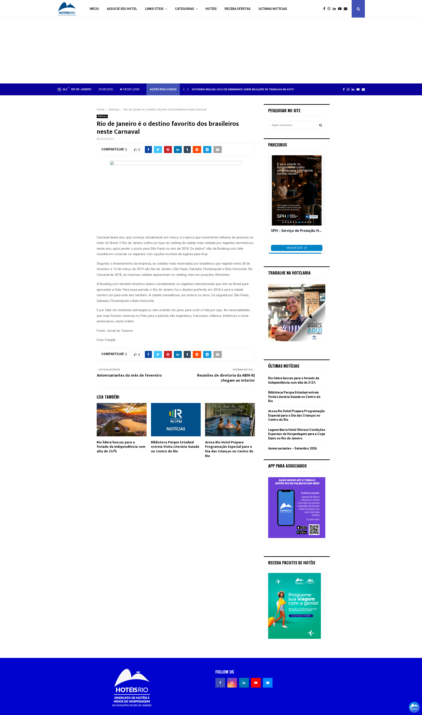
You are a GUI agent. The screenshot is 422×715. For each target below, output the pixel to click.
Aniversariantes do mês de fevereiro (129, 375)
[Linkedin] (335, 8)
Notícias (102, 116)
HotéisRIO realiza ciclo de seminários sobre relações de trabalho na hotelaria (246, 89)
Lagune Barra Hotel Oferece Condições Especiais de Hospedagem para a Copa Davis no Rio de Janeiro (296, 434)
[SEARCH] (320, 125)
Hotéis (211, 9)
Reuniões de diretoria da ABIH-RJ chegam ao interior (226, 378)
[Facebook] (325, 8)
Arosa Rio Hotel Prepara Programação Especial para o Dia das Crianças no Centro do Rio (229, 449)
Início (94, 9)
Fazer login (131, 89)
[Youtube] (341, 8)
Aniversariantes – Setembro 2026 (292, 448)
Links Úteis (154, 9)
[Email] (346, 8)
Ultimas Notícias (272, 9)
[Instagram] (330, 8)
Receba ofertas (238, 9)
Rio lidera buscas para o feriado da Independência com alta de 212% (121, 447)
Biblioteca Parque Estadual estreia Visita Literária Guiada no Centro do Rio (175, 447)
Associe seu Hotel (122, 9)
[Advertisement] (211, 50)
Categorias (184, 9)
